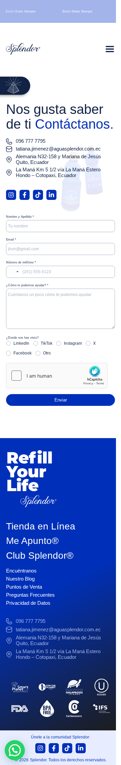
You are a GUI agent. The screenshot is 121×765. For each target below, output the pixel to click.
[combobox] (13, 272)
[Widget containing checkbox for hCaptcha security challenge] (57, 375)
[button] (15, 750)
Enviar (60, 399)
